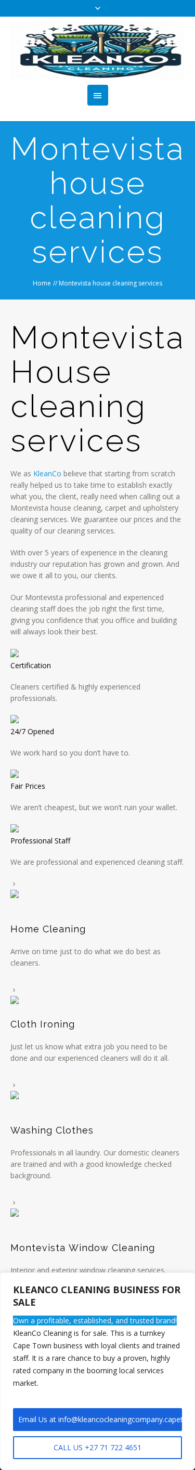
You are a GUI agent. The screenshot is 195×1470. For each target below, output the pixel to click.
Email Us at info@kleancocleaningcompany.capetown (100, 1419)
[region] (97, 1371)
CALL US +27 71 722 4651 (97, 1447)
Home (42, 283)
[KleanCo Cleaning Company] (97, 51)
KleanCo (47, 473)
